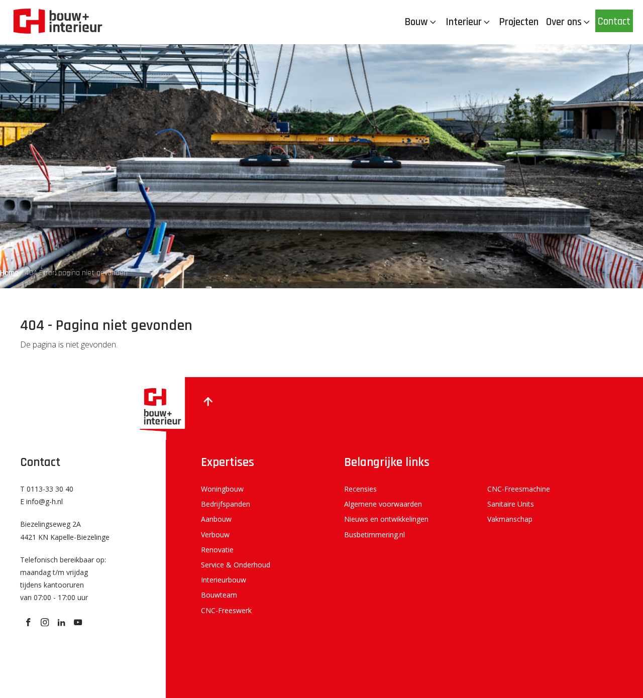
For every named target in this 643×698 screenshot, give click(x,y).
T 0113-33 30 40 (46, 489)
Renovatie (217, 549)
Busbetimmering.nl (374, 534)
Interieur (464, 22)
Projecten (519, 22)
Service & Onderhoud (235, 564)
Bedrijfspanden (225, 504)
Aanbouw (216, 519)
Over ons (564, 22)
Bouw (416, 22)
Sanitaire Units (510, 504)
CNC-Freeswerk (226, 610)
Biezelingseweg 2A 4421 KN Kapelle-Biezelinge (65, 530)
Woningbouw (222, 489)
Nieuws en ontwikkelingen (386, 519)
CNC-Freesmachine (518, 489)
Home (9, 273)
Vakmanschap (509, 519)
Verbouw (215, 534)
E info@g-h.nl (41, 501)
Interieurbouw (223, 580)
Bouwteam (219, 595)
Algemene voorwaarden (383, 504)
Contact (614, 21)
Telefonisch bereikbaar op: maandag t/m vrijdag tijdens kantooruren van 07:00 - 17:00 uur (63, 579)
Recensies (360, 489)
